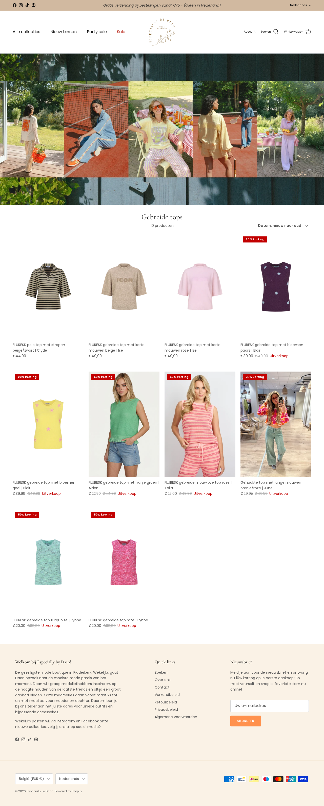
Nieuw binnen (63, 32)
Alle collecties (26, 32)
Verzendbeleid (167, 694)
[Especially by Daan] (162, 32)
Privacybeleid (166, 709)
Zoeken (161, 672)
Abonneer (245, 721)
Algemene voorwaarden (176, 716)
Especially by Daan (40, 791)
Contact (162, 687)
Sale (121, 32)
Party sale (97, 32)
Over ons (163, 679)
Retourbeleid (166, 702)
